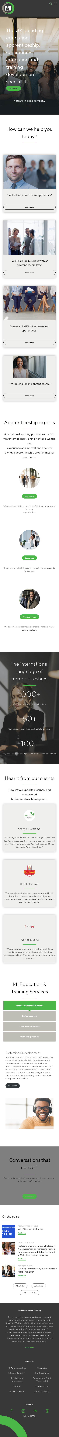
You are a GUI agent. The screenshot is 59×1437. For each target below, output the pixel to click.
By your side (29, 558)
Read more (22, 1233)
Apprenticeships (17, 1391)
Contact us (29, 1196)
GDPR (17, 1386)
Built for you (29, 496)
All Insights (38, 1286)
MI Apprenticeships (17, 1368)
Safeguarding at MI (17, 1373)
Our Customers (42, 1373)
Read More (12, 1086)
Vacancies (42, 1368)
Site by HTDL (29, 1416)
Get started (13, 88)
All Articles (20, 1286)
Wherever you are (29, 617)
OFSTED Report (42, 1391)
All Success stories (29, 1293)
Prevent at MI (42, 1386)
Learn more (29, 207)
